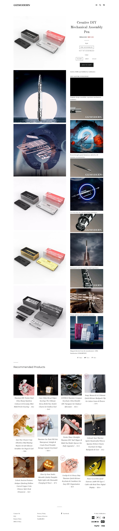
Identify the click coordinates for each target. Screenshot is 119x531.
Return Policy (17, 519)
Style (86, 43)
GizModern (102, 513)
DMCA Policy (17, 521)
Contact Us (16, 513)
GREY (87, 59)
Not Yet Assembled (86, 50)
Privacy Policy (41, 513)
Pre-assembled (87, 47)
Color (86, 55)
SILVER (79, 59)
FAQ (14, 516)
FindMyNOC (41, 519)
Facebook (66, 513)
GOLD (94, 59)
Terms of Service (42, 516)
